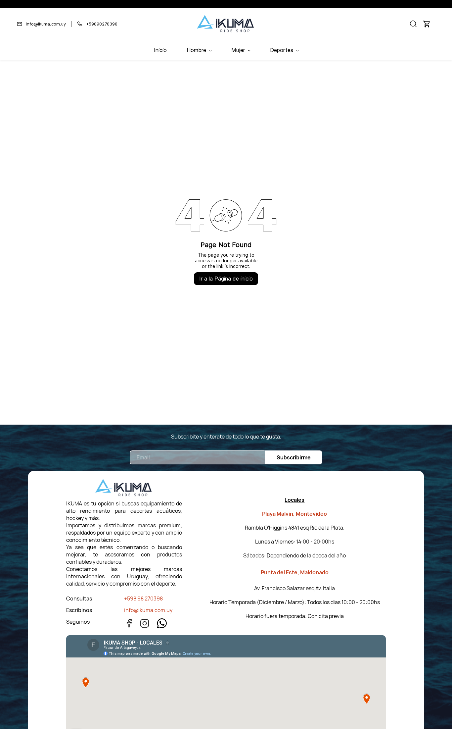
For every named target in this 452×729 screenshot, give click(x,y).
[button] (413, 24)
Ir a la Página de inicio (226, 278)
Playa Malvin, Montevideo (294, 513)
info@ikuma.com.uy (148, 610)
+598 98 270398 (143, 598)
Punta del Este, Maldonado (295, 572)
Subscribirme (294, 457)
